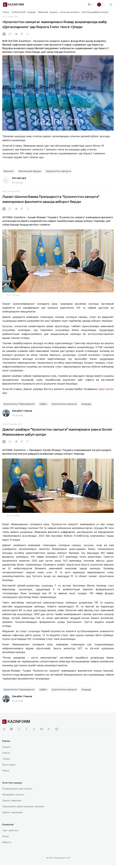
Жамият (8, 171)
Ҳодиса (54, 12)
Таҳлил (6, 758)
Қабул (43, 404)
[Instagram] (4, 34)
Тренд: (5, 12)
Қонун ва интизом (69, 12)
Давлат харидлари (12, 812)
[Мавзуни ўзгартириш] (101, 4)
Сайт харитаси (10, 830)
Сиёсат (6, 752)
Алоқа (5, 836)
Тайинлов (42, 12)
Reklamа (6, 842)
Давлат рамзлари (11, 800)
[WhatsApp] (10, 34)
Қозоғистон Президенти (19, 404)
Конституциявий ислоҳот (95, 12)
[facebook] (26, 729)
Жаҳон (5, 770)
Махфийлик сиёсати (13, 794)
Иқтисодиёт (9, 764)
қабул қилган (106, 389)
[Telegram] (16, 34)
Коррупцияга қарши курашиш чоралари (23, 806)
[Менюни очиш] (110, 4)
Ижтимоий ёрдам (29, 171)
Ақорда (31, 12)
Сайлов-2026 (19, 12)
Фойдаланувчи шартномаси (17, 788)
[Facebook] (22, 34)
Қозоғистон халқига (58, 171)
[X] (27, 34)
